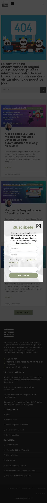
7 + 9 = (12, 266)
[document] (23, 251)
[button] (38, 226)
